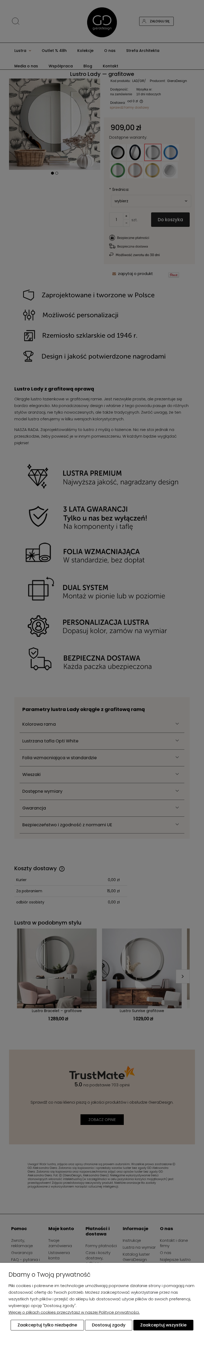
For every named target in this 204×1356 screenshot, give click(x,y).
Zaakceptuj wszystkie (163, 1325)
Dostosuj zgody (108, 1325)
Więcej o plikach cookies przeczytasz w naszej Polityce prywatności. (74, 1312)
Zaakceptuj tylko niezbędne (47, 1325)
